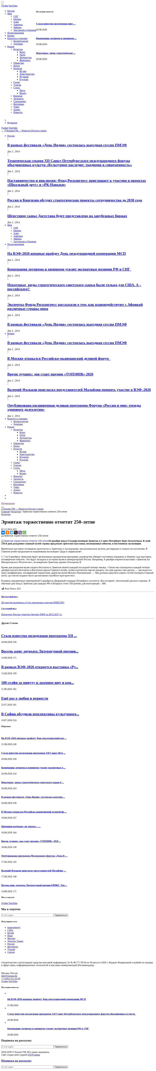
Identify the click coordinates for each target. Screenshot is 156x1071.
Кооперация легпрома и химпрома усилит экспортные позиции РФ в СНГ (69, 269)
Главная (5, 511)
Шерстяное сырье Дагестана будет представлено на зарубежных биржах (67, 216)
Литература (26, 57)
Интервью (18, 104)
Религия (17, 68)
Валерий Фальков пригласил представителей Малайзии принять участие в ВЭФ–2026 (79, 390)
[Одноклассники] (7, 532)
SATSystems (34, 1054)
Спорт (16, 82)
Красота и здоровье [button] (17, 418)
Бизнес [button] (10, 333)
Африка (17, 27)
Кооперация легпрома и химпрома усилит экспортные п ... (33, 767)
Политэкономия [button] (15, 244)
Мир (9, 13)
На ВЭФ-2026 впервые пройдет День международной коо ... (33, 738)
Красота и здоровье (17, 38)
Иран (10, 935)
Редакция (12, 122)
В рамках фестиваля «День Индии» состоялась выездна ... (33, 797)
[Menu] (2, 131)
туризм (11, 952)
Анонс (16, 109)
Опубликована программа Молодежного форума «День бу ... (34, 856)
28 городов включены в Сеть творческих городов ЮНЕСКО (32, 602)
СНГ (15, 16)
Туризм (17, 85)
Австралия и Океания (24, 30)
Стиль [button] (16, 468)
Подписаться (8, 503)
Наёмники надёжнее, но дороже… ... (21, 826)
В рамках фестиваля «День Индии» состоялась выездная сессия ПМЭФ (67, 145)
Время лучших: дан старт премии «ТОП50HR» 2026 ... (31, 841)
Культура (18, 49)
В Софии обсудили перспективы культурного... (40, 714)
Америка (18, 24)
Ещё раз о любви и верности (24, 698)
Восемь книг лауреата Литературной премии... (39, 651)
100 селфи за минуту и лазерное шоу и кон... (37, 683)
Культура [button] (18, 429)
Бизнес (10, 35)
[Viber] (20, 532)
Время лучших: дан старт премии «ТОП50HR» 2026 (50, 374)
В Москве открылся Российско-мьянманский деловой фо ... (34, 812)
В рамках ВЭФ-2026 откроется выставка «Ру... (39, 667)
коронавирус (14, 927)
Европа (17, 19)
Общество (18, 63)
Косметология (20, 41)
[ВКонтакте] (3, 532)
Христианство (27, 74)
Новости (17, 112)
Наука (16, 65)
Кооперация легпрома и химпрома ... (56, 38)
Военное (17, 96)
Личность (18, 98)
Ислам (23, 71)
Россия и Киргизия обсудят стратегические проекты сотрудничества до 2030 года (74, 200)
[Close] (2, 2)
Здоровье (18, 43)
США (10, 930)
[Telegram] (11, 532)
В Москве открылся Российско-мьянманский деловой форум (58, 358)
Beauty (23, 93)
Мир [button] (9, 225)
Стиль (16, 87)
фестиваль (12, 946)
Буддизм (24, 79)
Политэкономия (15, 33)
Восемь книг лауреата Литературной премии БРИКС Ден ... (34, 885)
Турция (11, 949)
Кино (22, 52)
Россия (10, 11)
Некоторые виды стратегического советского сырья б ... (32, 782)
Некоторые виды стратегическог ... (55, 53)
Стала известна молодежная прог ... (55, 23)
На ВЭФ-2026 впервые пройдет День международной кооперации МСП (66, 253)
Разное (10, 46)
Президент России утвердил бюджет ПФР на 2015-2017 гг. (31, 614)
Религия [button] (17, 449)
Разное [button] (10, 427)
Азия (16, 22)
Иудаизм (24, 76)
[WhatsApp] (24, 532)
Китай (10, 933)
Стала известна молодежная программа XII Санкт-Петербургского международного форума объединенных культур (71, 1014)
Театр (22, 54)
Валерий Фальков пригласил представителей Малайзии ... (33, 870)
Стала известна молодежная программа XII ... (39, 636)
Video (16, 107)
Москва (11, 938)
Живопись (25, 60)
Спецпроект (19, 101)
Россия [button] (10, 136)
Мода (22, 90)
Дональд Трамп (15, 941)
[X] (16, 532)
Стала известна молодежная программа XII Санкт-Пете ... (33, 753)
